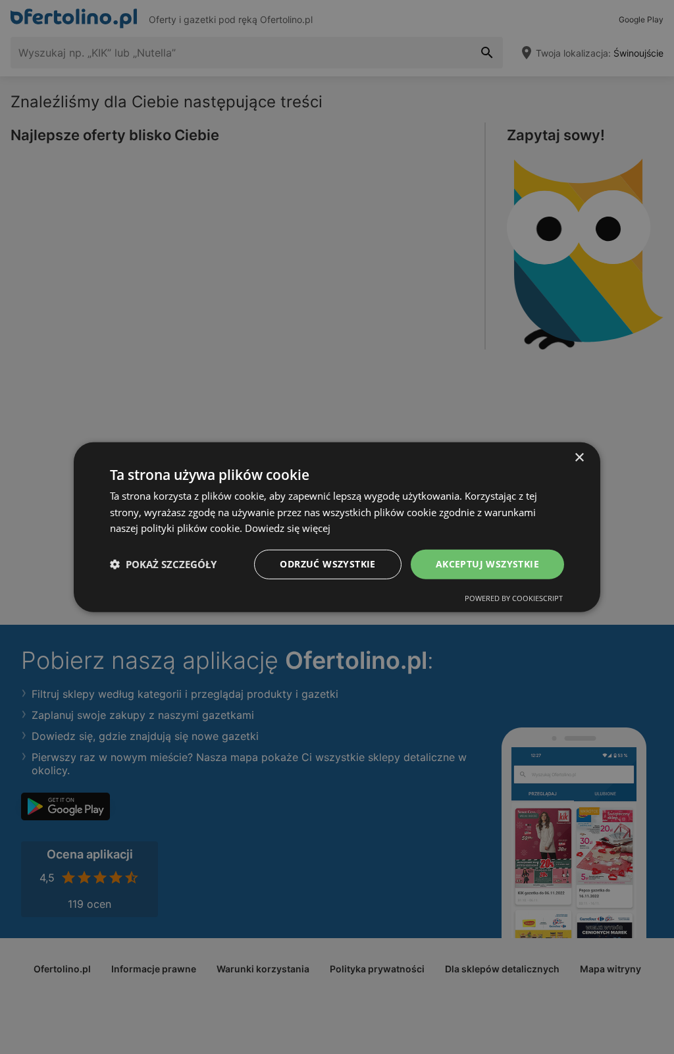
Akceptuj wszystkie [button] (487, 564)
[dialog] (337, 527)
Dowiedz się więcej (287, 528)
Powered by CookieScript (514, 598)
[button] (163, 564)
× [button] (579, 457)
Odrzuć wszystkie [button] (327, 564)
